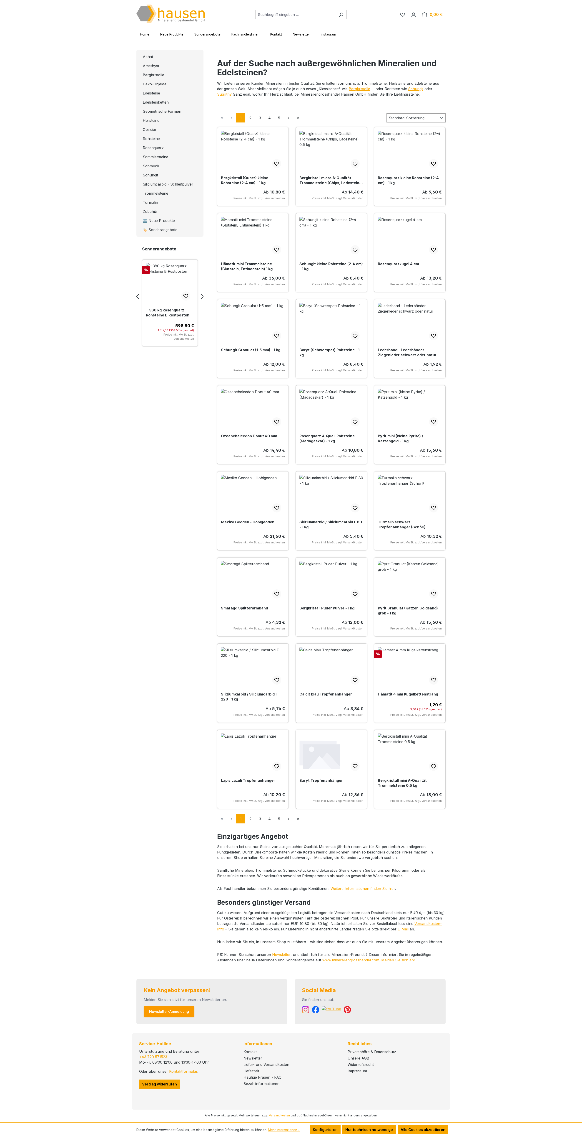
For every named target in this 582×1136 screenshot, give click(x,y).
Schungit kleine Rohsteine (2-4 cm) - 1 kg (331, 266)
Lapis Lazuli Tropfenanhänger (248, 780)
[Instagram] (305, 1009)
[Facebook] (315, 1009)
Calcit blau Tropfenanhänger (325, 694)
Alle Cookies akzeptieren (423, 1129)
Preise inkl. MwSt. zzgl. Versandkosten (178, 336)
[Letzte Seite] (298, 117)
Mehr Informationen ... (284, 1130)
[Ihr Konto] (413, 14)
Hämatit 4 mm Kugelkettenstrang (408, 694)
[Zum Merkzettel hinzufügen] (185, 296)
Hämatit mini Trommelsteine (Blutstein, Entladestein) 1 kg (247, 266)
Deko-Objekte (154, 84)
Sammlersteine (155, 157)
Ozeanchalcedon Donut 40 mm (249, 436)
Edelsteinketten (156, 102)
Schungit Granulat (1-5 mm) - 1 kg (250, 350)
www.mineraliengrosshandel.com (350, 960)
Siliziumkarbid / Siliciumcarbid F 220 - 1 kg (249, 696)
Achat (148, 56)
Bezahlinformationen (261, 1083)
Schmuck (151, 166)
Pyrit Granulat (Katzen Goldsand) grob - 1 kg (408, 610)
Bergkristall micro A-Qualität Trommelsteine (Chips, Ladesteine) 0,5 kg (331, 180)
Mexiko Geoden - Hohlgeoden (247, 522)
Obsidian (150, 129)
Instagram (328, 34)
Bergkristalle (153, 75)
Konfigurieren (325, 1129)
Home (144, 34)
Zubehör (150, 211)
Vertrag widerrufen (159, 1084)
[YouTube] (331, 1009)
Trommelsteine (155, 193)
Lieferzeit (251, 1071)
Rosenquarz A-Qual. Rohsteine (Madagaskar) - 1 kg (327, 438)
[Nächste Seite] (288, 117)
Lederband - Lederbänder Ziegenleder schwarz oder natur (407, 352)
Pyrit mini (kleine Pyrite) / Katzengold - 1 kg (400, 438)
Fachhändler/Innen (245, 34)
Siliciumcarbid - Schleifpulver (168, 184)
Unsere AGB (358, 1058)
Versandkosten (279, 1115)
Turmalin (150, 202)
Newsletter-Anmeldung (169, 1011)
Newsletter (301, 34)
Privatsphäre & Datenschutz (372, 1051)
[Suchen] (341, 14)
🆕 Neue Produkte (159, 220)
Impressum (357, 1071)
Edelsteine (151, 93)
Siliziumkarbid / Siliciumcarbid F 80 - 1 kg (330, 524)
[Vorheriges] (137, 296)
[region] (169, 296)
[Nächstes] (202, 296)
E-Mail (403, 929)
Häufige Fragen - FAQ (262, 1077)
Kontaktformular (183, 1071)
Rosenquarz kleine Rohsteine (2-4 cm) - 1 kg (408, 180)
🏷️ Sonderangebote (160, 229)
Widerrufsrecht (361, 1064)
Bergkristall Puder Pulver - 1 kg (326, 608)
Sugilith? (224, 94)
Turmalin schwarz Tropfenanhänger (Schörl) (402, 524)
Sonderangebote (207, 34)
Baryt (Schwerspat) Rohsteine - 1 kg (329, 352)
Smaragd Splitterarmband (244, 608)
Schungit (150, 175)
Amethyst (151, 66)
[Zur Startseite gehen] (170, 14)
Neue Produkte (171, 34)
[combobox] (296, 14)
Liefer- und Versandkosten (266, 1064)
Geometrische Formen (162, 111)
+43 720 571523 (153, 1056)
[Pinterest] (347, 1009)
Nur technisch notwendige (369, 1129)
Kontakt (276, 34)
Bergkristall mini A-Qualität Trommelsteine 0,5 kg (402, 783)
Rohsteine (151, 138)
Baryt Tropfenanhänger (321, 780)
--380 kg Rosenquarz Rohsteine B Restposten (167, 312)
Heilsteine (151, 120)
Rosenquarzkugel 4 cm (398, 264)
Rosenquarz (153, 147)
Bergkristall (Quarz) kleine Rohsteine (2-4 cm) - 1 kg (244, 180)
